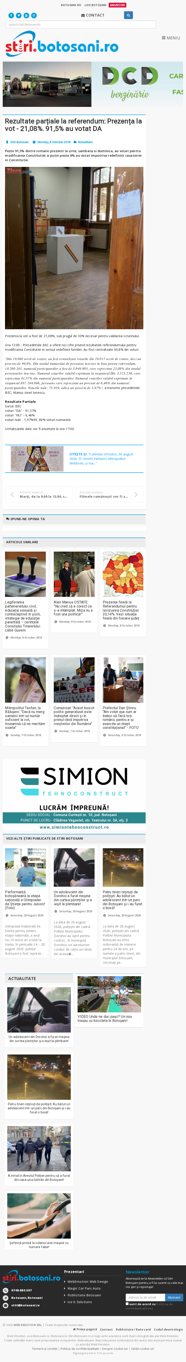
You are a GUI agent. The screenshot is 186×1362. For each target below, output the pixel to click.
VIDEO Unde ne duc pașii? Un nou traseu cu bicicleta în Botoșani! (105, 1018)
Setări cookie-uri (142, 1349)
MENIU (172, 38)
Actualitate (85, 142)
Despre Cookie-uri (115, 1349)
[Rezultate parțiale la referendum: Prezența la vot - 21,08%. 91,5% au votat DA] (74, 248)
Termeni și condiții (45, 1349)
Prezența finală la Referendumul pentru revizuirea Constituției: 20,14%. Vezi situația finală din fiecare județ (121, 610)
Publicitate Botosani (84, 1295)
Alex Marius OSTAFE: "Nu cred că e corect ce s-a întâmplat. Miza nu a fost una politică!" (73, 608)
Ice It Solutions (80, 1302)
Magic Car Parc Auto (84, 1288)
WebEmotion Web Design (88, 1281)
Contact (106, 1329)
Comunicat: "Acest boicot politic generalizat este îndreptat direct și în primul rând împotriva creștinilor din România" (74, 716)
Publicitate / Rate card (133, 1329)
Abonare (174, 1297)
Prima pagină (86, 1329)
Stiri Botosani (19, 142)
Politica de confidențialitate (149, 1306)
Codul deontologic (168, 1329)
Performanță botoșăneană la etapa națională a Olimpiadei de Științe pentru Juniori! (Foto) (25, 900)
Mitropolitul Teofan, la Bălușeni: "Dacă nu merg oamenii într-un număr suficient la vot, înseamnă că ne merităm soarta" (25, 718)
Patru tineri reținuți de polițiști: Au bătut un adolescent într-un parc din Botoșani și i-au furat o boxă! (122, 900)
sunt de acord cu (149, 1306)
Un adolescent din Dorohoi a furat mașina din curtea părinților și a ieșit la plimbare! (73, 898)
